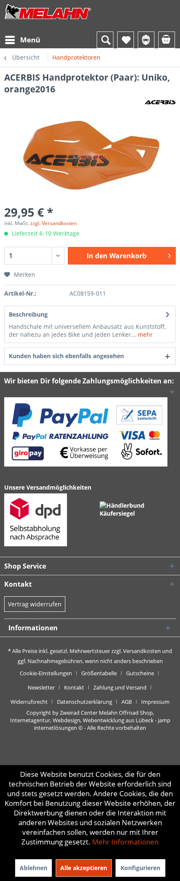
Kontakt (74, 687)
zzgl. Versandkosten (53, 223)
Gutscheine (140, 673)
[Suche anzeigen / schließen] (105, 39)
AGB (126, 701)
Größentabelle (99, 673)
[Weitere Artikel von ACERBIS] (160, 102)
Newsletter (41, 687)
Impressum (155, 701)
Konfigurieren (140, 868)
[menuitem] (22, 39)
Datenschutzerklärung (84, 701)
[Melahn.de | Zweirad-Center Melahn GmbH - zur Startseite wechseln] (48, 20)
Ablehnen (33, 868)
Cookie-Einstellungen (46, 673)
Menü (30, 40)
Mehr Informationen (125, 842)
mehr (144, 334)
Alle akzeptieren (83, 868)
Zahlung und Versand (120, 687)
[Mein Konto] (146, 39)
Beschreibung (28, 314)
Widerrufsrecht (29, 701)
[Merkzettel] (125, 39)
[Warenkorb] (166, 39)
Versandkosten (142, 651)
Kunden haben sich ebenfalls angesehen (66, 356)
